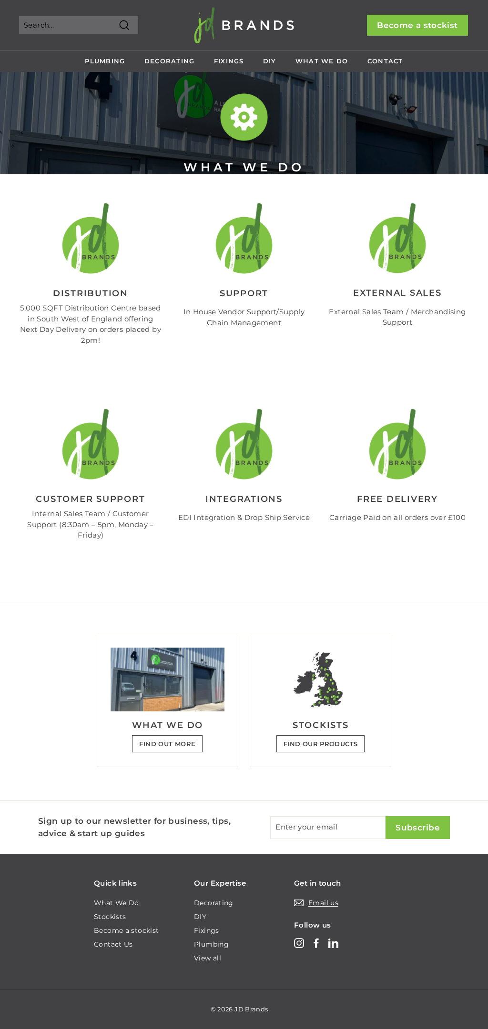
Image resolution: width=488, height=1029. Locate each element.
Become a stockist (417, 25)
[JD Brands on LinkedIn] (333, 943)
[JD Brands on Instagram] (299, 943)
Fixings (229, 61)
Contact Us (113, 944)
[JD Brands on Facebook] (316, 943)
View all (207, 958)
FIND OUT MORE (167, 744)
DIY (269, 61)
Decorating (169, 61)
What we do (321, 61)
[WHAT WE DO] (167, 680)
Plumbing (105, 61)
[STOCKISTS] (320, 680)
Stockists (110, 916)
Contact (385, 61)
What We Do (116, 903)
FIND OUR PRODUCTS (320, 744)
